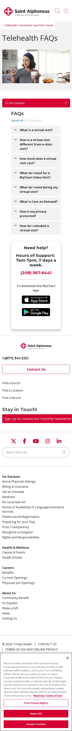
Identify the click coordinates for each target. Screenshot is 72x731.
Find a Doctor (11, 383)
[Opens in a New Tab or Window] (36, 303)
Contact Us (36, 369)
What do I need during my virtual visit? (39, 189)
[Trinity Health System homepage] (26, 18)
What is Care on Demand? (39, 202)
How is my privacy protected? (33, 214)
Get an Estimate (13, 492)
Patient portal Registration (20, 517)
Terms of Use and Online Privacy (31, 649)
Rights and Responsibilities (21, 537)
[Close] (68, 658)
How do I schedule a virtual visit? (34, 228)
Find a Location (12, 390)
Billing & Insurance (15, 487)
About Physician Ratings (19, 481)
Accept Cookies (36, 724)
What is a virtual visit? (36, 130)
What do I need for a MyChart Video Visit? (35, 175)
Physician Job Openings (18, 583)
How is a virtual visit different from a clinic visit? (36, 144)
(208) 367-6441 (36, 272)
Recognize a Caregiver (17, 532)
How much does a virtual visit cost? (38, 161)
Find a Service (11, 398)
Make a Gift (10, 608)
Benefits (8, 573)
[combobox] (36, 452)
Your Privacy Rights (36, 703)
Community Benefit (15, 598)
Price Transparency (15, 527)
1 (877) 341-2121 (15, 358)
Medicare (8, 497)
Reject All (36, 713)
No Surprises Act (13, 502)
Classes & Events (13, 552)
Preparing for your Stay (18, 522)
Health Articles (12, 557)
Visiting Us (9, 618)
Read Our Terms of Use (48, 695)
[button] (67, 10)
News (6, 613)
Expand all (17, 120)
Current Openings (14, 578)
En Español (10, 603)
